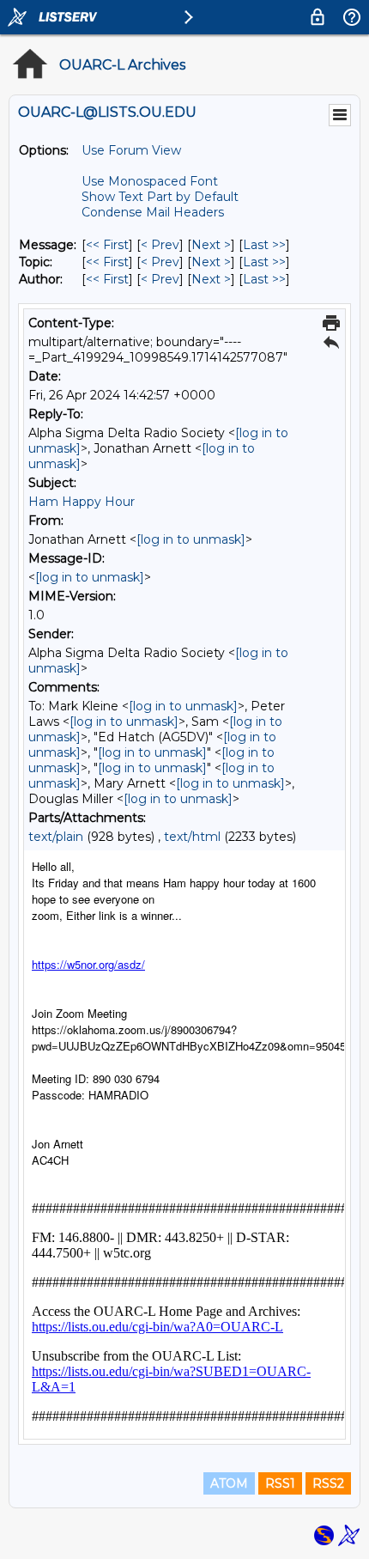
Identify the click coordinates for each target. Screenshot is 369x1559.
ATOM (229, 1483)
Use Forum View (131, 150)
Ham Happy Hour (81, 501)
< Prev (160, 245)
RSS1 (280, 1483)
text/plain (55, 836)
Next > (211, 245)
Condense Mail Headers (153, 212)
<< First (107, 245)
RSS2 (328, 1483)
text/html (192, 836)
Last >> (264, 245)
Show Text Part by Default (160, 196)
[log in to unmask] (190, 539)
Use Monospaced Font (150, 181)
